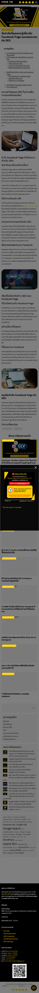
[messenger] (26, 2)
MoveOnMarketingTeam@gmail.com (15, 961)
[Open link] (19, 502)
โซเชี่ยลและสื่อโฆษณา (8, 440)
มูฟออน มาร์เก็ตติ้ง (12, 953)
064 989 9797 (10, 959)
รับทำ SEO (7, 894)
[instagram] (29, 2)
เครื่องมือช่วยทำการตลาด (9, 558)
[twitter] (33, 2)
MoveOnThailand (11, 957)
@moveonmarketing (11, 951)
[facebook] (20, 2)
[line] (23, 2)
